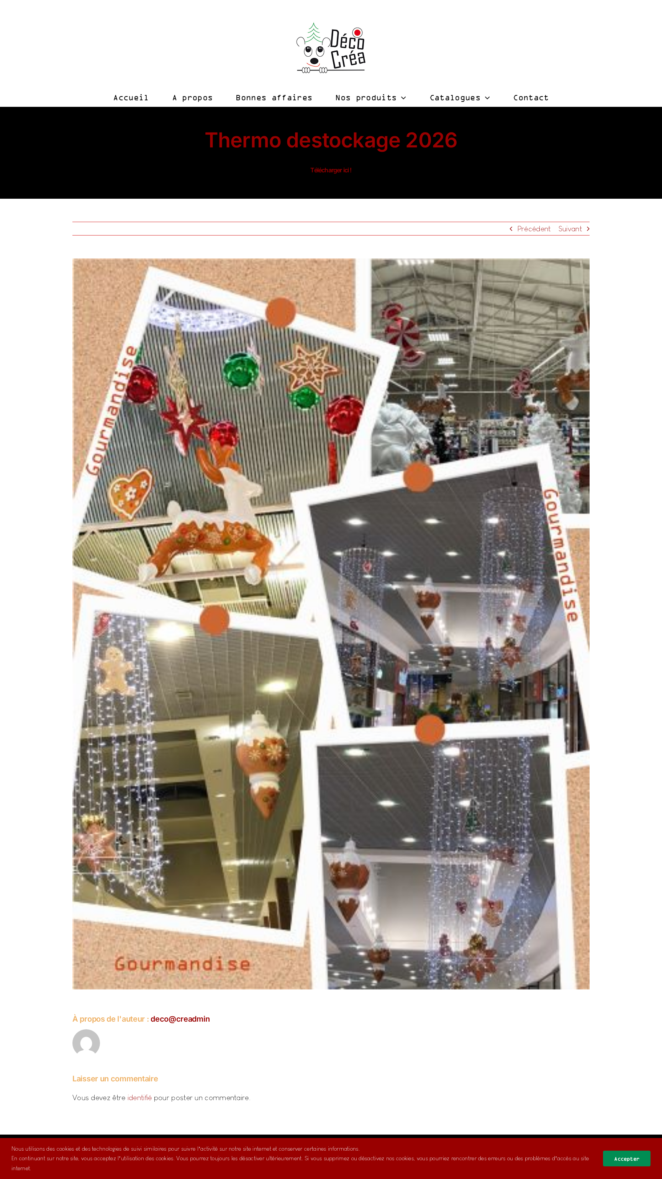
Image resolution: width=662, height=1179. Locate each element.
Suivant (570, 228)
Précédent (534, 228)
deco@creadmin (180, 1019)
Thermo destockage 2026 (331, 140)
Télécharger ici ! (330, 170)
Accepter (626, 1158)
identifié (140, 1097)
